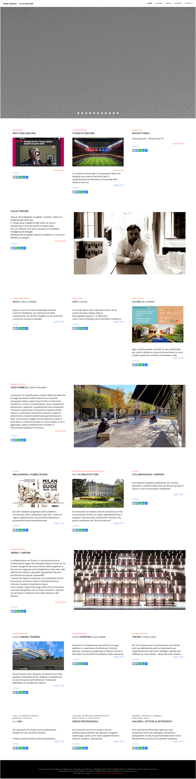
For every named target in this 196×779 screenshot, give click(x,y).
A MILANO (80, 301)
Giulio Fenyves (18, 4)
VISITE (85, 474)
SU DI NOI (158, 3)
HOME (149, 3)
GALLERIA (178, 3)
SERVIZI (168, 3)
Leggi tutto (118, 185)
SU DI (17, 721)
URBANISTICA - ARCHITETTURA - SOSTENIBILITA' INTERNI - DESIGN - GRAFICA (147, 717)
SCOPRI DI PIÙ (58, 170)
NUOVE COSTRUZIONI (79, 634)
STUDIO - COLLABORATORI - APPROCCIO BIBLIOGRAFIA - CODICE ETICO (25, 717)
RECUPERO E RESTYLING (79, 130)
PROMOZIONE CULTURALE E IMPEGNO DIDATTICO (88, 471)
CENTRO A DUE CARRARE (89, 637)
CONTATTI (189, 3)
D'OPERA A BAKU (144, 637)
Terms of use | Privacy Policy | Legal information (107, 773)
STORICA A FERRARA (25, 301)
